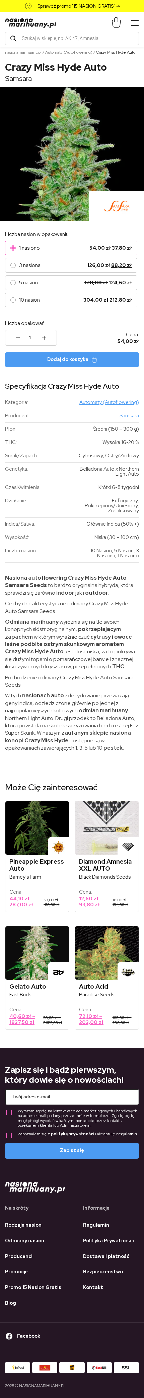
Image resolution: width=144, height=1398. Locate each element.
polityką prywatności (72, 1134)
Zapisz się (72, 1150)
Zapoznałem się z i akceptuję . (78, 1134)
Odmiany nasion (24, 1241)
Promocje (16, 1272)
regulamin (126, 1134)
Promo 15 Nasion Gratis (33, 1287)
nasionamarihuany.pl (23, 52)
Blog (10, 1303)
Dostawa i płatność (106, 1256)
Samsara (18, 78)
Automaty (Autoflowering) (68, 52)
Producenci (18, 1256)
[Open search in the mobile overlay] (72, 38)
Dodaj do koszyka (67, 359)
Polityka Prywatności (108, 1241)
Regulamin (96, 1225)
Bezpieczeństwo (103, 1272)
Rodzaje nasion (23, 1225)
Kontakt (93, 1287)
